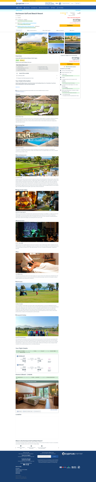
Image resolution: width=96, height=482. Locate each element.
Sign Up (54, 456)
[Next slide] (58, 447)
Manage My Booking (66, 3)
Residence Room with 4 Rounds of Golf (25, 26)
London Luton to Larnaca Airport (29, 23)
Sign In (72, 3)
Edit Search (78, 10)
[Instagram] (26, 464)
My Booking (18, 468)
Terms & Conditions (19, 470)
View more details (53, 409)
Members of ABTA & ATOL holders (21, 469)
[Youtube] (28, 464)
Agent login (77, 3)
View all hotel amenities (20, 91)
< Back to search (19, 10)
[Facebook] (24, 464)
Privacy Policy (18, 473)
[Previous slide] (15, 447)
